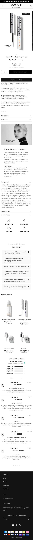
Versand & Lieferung (8, 498)
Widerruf (5, 481)
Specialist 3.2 (24, 348)
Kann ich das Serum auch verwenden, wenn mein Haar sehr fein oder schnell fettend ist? (16, 273)
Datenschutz (6, 485)
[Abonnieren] (28, 519)
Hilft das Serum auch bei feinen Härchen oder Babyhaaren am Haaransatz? (15, 287)
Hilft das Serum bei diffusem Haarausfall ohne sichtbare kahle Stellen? (15, 252)
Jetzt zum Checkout (16, 80)
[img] (14, 382)
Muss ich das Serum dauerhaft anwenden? (15, 266)
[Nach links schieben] (13, 54)
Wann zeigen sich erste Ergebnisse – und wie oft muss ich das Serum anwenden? (15, 280)
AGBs (4, 478)
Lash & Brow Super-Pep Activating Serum (24, 320)
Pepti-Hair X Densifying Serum (8, 319)
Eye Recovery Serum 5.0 (9, 348)
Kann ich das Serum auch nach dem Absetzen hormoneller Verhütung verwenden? (13, 260)
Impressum (6, 488)
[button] (2, 5)
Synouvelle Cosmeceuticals (17, 537)
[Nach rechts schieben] (20, 54)
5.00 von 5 (20, 361)
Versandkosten (20, 67)
